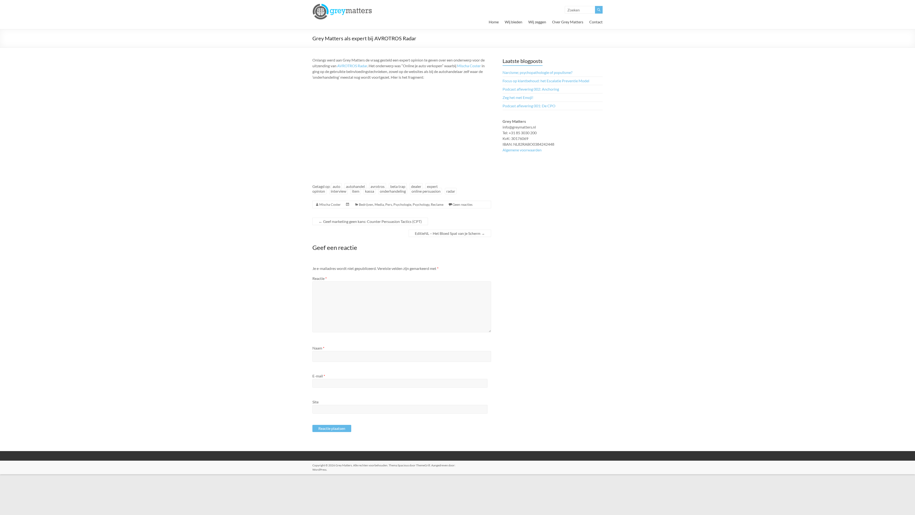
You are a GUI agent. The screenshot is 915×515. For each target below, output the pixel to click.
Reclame (437, 204)
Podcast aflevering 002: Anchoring (531, 89)
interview (338, 191)
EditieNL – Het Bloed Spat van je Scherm (450, 233)
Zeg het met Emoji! (518, 97)
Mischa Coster (469, 65)
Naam (318, 348)
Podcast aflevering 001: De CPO (529, 105)
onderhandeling (393, 191)
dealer (416, 186)
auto (336, 186)
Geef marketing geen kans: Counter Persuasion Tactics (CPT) (370, 221)
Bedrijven (366, 204)
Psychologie (402, 204)
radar (450, 191)
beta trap (397, 186)
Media (379, 204)
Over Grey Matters (567, 22)
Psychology (421, 204)
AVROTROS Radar (352, 65)
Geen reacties (462, 204)
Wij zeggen (537, 22)
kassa (369, 191)
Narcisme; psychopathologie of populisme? (537, 72)
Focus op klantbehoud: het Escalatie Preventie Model (546, 80)
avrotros (378, 186)
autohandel (355, 186)
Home (494, 22)
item (355, 191)
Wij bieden (513, 22)
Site (315, 402)
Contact (596, 22)
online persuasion (426, 191)
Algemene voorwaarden (522, 150)
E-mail (318, 376)
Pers (388, 204)
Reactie (319, 278)
